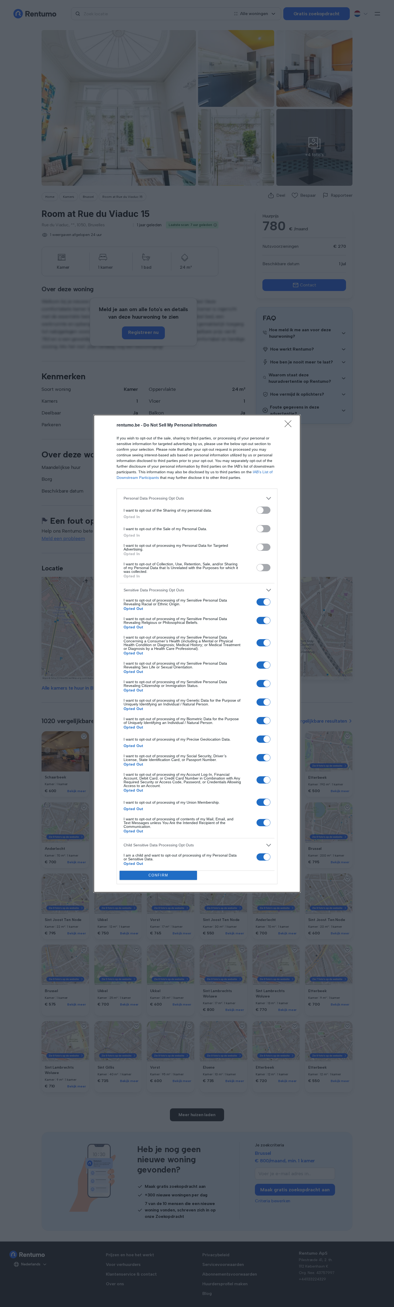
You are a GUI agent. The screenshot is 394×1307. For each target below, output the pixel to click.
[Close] (290, 425)
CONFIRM (158, 875)
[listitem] (197, 498)
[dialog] (197, 653)
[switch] (263, 510)
